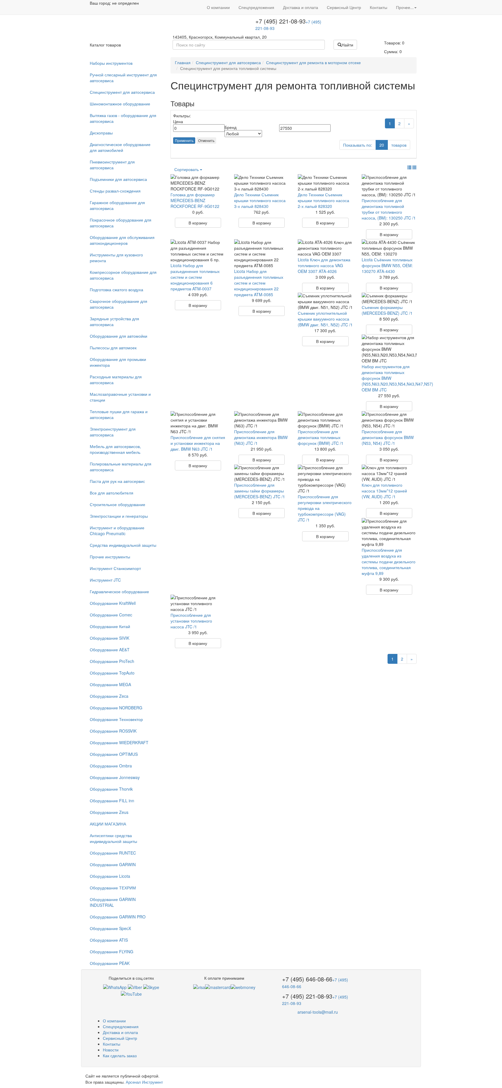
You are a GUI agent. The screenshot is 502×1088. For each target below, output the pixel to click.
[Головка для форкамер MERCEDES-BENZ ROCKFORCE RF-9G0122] (198, 183)
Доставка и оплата (300, 7)
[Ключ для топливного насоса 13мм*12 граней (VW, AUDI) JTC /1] (389, 473)
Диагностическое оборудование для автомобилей (120, 147)
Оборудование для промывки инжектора (118, 362)
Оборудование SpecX (110, 928)
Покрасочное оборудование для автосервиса (120, 223)
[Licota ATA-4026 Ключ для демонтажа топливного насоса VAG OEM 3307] (325, 248)
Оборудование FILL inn (112, 800)
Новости (111, 1050)
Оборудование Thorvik (111, 789)
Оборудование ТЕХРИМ (113, 888)
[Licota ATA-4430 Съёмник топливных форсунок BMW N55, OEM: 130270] (389, 248)
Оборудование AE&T (110, 649)
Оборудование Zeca (109, 696)
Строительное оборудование (117, 504)
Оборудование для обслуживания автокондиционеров (122, 240)
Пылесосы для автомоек (113, 347)
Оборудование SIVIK (109, 638)
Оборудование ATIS (109, 940)
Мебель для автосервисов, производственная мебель (115, 449)
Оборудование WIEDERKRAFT (119, 742)
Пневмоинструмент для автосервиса (112, 164)
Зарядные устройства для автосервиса (114, 321)
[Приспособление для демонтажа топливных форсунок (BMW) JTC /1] (325, 420)
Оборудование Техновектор (116, 719)
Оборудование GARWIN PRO (118, 917)
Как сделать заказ (120, 1055)
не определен (125, 3)
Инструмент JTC (105, 580)
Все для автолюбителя (111, 493)
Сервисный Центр (344, 7)
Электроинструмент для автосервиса (113, 432)
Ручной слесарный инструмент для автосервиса (123, 77)
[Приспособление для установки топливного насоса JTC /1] (198, 603)
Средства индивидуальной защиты (123, 545)
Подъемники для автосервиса (118, 179)
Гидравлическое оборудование (119, 591)
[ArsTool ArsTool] (151, 987)
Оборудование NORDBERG (116, 708)
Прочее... (405, 7)
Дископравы (101, 133)
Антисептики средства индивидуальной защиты (113, 838)
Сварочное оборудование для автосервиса (118, 304)
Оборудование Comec (111, 615)
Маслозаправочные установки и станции (120, 397)
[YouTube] (131, 993)
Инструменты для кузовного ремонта (116, 257)
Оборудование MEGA (110, 684)
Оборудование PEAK (110, 963)
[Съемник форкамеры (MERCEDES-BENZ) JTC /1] (389, 298)
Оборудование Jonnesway (115, 777)
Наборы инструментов (111, 63)
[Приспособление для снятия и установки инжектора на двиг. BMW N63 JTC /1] (198, 422)
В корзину (198, 223)
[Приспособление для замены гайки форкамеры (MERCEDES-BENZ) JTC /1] (261, 473)
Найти (347, 45)
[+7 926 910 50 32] (115, 987)
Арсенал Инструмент (144, 1082)
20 (381, 145)
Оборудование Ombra (111, 766)
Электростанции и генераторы (119, 516)
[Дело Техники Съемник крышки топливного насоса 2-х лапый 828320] (325, 183)
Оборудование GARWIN (113, 864)
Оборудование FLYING (111, 951)
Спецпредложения (256, 7)
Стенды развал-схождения (115, 191)
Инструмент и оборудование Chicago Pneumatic (117, 530)
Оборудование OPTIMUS (114, 754)
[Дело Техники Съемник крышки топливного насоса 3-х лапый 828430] (261, 183)
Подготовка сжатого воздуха (116, 289)
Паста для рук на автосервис (117, 481)
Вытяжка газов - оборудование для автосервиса (123, 118)
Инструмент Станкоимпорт (115, 568)
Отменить (206, 140)
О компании (218, 7)
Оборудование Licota (110, 876)
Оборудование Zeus (109, 812)
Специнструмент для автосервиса (122, 92)
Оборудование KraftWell (113, 603)
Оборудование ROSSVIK (113, 731)
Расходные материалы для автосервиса (116, 379)
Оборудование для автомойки (118, 336)
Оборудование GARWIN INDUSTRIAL (113, 902)
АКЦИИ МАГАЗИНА (108, 824)
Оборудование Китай (110, 626)
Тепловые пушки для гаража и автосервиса (119, 414)
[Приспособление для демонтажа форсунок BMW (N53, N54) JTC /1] (389, 420)
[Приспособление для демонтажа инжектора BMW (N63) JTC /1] (261, 420)
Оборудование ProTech (112, 661)
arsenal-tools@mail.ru (317, 1012)
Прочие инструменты (110, 557)
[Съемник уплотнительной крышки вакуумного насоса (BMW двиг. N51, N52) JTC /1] (325, 301)
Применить (184, 140)
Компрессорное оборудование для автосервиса (123, 275)
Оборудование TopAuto (112, 673)
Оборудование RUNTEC (113, 853)
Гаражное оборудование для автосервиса (117, 205)
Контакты (378, 7)
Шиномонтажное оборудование (120, 104)
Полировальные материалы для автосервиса (120, 466)
